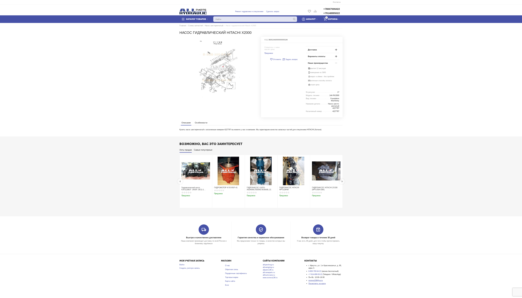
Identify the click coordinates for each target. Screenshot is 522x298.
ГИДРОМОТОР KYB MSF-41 (225, 188)
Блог (227, 285)
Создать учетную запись (189, 268)
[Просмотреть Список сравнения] (315, 11)
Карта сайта (230, 281)
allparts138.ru (268, 270)
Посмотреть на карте (317, 284)
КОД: (266, 40)
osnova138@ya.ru (315, 280)
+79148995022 (331, 13)
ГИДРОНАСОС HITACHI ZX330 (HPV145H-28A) (324, 189)
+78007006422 (331, 9)
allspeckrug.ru (268, 265)
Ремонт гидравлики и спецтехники (249, 11)
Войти (181, 265)
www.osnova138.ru (270, 278)
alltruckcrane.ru (269, 275)
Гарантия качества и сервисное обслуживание (261, 237)
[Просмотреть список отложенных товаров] (309, 11)
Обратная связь (231, 269)
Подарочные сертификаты (236, 273)
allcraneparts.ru (269, 272)
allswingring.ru (268, 267)
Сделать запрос (272, 11)
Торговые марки (231, 277)
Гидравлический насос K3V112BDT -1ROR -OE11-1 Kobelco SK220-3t (192, 189)
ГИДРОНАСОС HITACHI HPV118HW (289, 189)
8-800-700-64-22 (315, 271)
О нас (227, 265)
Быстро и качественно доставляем (203, 237)
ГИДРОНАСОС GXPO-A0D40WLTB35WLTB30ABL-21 (259, 189)
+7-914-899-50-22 (315, 274)
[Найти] (294, 19)
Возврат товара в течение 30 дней (318, 237)
